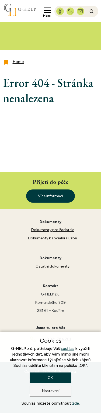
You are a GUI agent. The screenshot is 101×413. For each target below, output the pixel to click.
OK (51, 377)
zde (75, 403)
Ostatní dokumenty (52, 266)
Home (18, 61)
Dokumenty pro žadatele (52, 230)
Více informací (50, 196)
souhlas (67, 348)
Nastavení (50, 391)
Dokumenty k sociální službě (52, 238)
